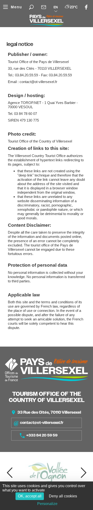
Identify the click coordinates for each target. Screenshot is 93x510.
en (56, 7)
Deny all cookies (63, 496)
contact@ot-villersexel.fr (41, 423)
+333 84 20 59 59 (41, 435)
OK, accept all (29, 496)
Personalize (47, 504)
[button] (9, 472)
